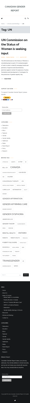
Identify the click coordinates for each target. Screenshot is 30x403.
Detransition (5, 125)
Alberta (13, 162)
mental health (8, 233)
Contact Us (5, 317)
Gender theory (8, 224)
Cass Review (22, 172)
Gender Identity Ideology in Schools (13, 310)
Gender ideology (7, 219)
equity (25, 189)
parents (5, 238)
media (4, 228)
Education (5, 128)
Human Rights (21, 224)
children (10, 176)
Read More (7, 78)
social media (15, 247)
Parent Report (5, 146)
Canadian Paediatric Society (9, 172)
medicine (10, 228)
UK (23, 261)
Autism (20, 162)
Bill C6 (5, 167)
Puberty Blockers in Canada (11, 299)
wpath (16, 266)
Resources (5, 312)
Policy (4, 148)
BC (25, 162)
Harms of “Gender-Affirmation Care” (13, 302)
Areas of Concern (6, 295)
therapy (17, 251)
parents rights (15, 238)
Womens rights (6, 266)
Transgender (11, 260)
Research (4, 151)
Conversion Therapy (10, 181)
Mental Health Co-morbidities (11, 297)
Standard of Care (7, 251)
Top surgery (5, 255)
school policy (23, 242)
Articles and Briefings (7, 315)
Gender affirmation (12, 199)
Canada (15, 167)
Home (4, 290)
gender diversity (7, 209)
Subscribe (5, 107)
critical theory (21, 185)
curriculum (6, 189)
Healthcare (5, 140)
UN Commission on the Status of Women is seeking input (14, 47)
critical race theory (8, 185)
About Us (4, 293)
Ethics (3, 130)
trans (14, 255)
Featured (4, 133)
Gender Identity (10, 57)
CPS (23, 181)
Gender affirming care (14, 204)
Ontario (22, 233)
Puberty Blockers (9, 242)
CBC (3, 176)
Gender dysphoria (13, 214)
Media (4, 143)
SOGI (23, 247)
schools (5, 247)
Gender (3, 57)
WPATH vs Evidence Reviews (11, 305)
